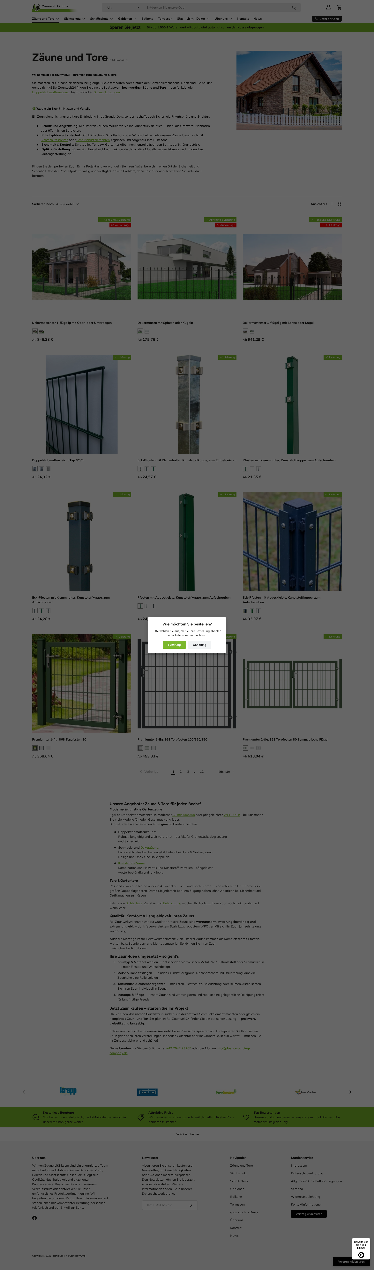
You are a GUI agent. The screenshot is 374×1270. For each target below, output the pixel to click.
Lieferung (174, 645)
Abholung (199, 645)
